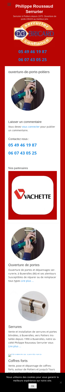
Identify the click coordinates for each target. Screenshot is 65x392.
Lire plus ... (27, 280)
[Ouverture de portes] (32, 244)
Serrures (15, 327)
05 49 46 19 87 (32, 51)
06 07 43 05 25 (32, 59)
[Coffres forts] (32, 355)
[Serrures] (32, 306)
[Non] (60, 382)
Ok (32, 386)
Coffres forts (18, 361)
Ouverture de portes (24, 265)
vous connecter (31, 126)
